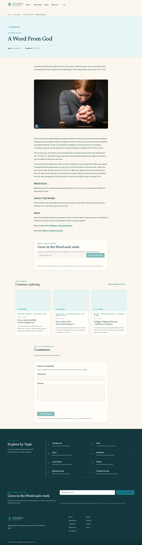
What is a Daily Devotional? (53, 231)
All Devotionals (15, 27)
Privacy (88, 524)
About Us (54, 5)
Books (46, 5)
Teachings (72, 524)
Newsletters (73, 531)
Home (9, 14)
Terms (88, 527)
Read (27, 5)
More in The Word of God (117, 284)
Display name (41, 374)
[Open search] (64, 5)
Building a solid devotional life (61, 226)
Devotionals (17, 14)
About (71, 517)
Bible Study (38, 5)
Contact (88, 520)
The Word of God (28, 14)
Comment (40, 383)
